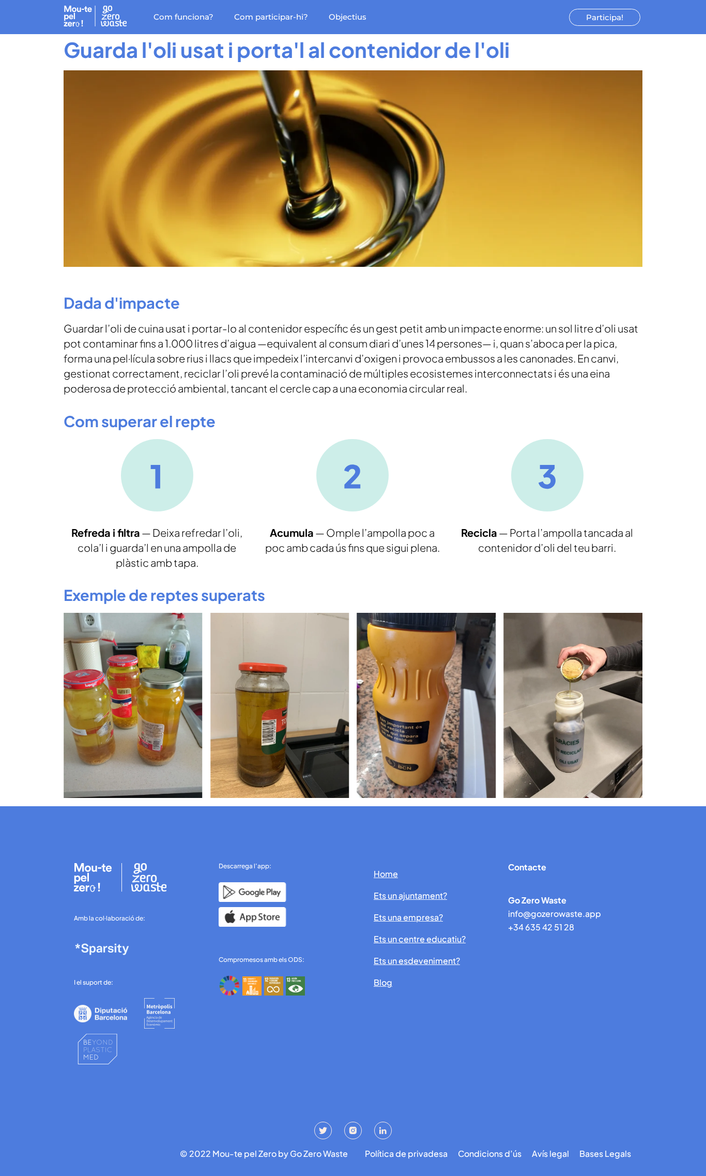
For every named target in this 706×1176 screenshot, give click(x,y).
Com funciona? (183, 17)
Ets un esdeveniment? (417, 960)
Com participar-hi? (271, 17)
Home (386, 873)
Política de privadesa (406, 1154)
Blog (383, 982)
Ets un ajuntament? (410, 895)
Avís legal (550, 1154)
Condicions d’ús (489, 1154)
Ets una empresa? (408, 917)
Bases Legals (605, 1154)
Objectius (347, 17)
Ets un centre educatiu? (420, 938)
